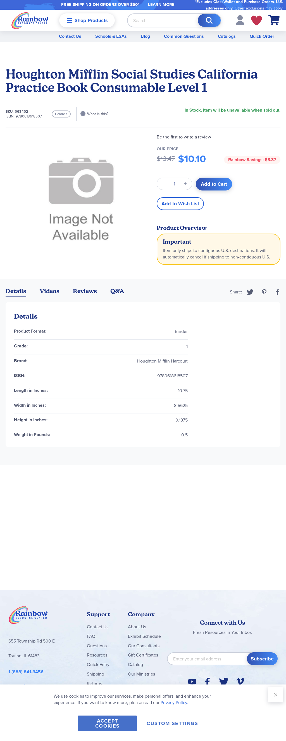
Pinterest (264, 292)
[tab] (16, 292)
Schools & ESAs (111, 36)
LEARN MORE (161, 4)
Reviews (85, 291)
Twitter (250, 292)
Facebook (277, 292)
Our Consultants (143, 646)
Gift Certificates (143, 655)
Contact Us (70, 36)
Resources (97, 655)
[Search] (209, 20)
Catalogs (227, 36)
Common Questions (184, 36)
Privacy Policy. (174, 702)
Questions (97, 646)
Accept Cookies (107, 723)
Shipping (95, 674)
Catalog (135, 664)
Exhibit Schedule (144, 636)
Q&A (117, 291)
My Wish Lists (256, 20)
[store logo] (30, 20)
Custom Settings (172, 723)
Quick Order (262, 36)
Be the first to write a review (184, 137)
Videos (49, 291)
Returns (94, 683)
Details (16, 291)
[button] (240, 20)
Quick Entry (98, 664)
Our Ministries (141, 674)
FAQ (91, 636)
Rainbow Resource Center (28, 616)
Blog (145, 36)
